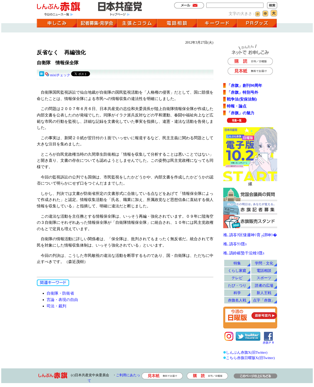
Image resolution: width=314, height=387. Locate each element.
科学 (237, 293)
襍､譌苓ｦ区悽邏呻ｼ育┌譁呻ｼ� (250, 235)
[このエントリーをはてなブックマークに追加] (41, 75)
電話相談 (264, 270)
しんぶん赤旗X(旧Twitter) (246, 352)
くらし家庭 (237, 270)
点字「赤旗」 (264, 300)
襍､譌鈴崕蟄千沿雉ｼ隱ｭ (243, 253)
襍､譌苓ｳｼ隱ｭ (235, 244)
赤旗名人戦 (237, 300)
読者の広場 (264, 285)
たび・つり (237, 285)
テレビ (237, 278)
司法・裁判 (56, 306)
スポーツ (264, 278)
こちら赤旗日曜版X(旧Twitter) (250, 358)
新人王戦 (264, 293)
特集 (237, 263)
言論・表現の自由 (62, 300)
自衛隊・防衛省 (60, 293)
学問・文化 (264, 263)
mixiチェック (60, 75)
